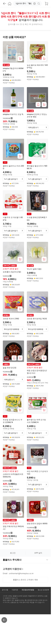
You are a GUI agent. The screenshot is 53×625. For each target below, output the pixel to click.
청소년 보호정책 (43, 590)
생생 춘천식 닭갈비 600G (37, 523)
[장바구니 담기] (20, 58)
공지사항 (5, 590)
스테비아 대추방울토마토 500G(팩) (13, 475)
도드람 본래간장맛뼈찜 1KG (37, 218)
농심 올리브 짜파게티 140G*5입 (37, 66)
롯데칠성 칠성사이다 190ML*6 (37, 167)
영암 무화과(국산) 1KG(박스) (13, 527)
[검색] (39, 3)
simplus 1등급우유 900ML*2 (13, 69)
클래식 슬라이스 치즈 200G (13, 167)
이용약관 (15, 590)
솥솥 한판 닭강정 (9, 367)
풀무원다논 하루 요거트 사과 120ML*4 (36, 421)
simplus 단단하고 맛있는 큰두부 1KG (37, 115)
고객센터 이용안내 (12, 568)
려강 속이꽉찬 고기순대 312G (37, 472)
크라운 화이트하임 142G (37, 318)
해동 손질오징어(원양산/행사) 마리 (37, 371)
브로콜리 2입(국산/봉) (12, 272)
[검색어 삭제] (34, 3)
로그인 (13, 553)
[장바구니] (46, 3)
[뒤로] (4, 3)
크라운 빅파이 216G (11, 318)
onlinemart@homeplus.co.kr (21, 573)
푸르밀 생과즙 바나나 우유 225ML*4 (12, 421)
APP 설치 (38, 553)
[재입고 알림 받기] (38, 104)
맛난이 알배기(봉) (34, 269)
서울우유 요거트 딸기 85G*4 (13, 218)
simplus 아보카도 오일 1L (13, 114)
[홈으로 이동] (9, 3)
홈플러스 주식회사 (12, 559)
